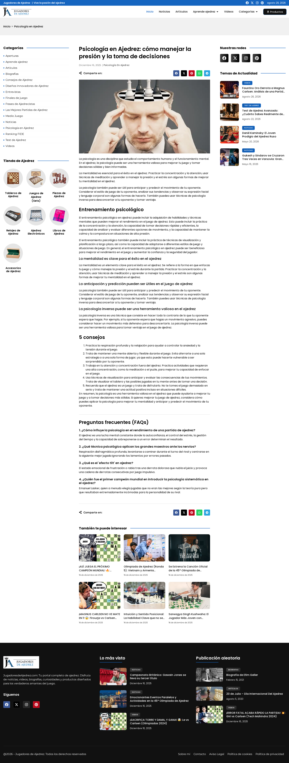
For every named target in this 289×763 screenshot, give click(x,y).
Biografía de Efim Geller (242, 675)
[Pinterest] (262, 2)
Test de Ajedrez (251, 105)
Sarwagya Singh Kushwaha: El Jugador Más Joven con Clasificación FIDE (189, 618)
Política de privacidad (270, 754)
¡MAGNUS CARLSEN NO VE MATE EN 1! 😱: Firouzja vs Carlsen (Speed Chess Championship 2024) (99, 619)
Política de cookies (239, 754)
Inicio (7, 26)
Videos (247, 83)
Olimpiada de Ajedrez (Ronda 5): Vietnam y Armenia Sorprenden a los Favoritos (144, 570)
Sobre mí (184, 754)
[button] (176, 73)
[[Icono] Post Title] (229, 90)
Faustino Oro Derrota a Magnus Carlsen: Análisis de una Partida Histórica (263, 89)
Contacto (200, 754)
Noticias (248, 128)
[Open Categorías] (256, 12)
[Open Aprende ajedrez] (217, 12)
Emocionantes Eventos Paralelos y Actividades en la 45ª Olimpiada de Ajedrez (159, 699)
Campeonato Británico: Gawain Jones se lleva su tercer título (158, 676)
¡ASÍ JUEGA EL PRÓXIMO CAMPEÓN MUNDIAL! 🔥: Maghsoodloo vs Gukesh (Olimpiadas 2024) (96, 572)
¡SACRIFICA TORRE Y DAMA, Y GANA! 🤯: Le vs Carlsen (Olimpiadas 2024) (159, 721)
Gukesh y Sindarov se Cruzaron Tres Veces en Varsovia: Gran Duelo (263, 157)
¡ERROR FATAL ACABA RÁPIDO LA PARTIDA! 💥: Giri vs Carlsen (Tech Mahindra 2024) (255, 714)
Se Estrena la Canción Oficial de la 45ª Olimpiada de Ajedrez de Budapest (188, 570)
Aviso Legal (216, 754)
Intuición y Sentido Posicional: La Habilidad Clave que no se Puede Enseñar (144, 618)
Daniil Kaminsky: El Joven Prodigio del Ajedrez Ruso (259, 134)
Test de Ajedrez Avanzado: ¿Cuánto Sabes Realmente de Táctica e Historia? (262, 112)
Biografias (233, 670)
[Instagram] (257, 2)
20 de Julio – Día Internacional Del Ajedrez (254, 694)
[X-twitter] (252, 2)
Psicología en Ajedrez (28, 26)
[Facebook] (247, 2)
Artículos (233, 688)
